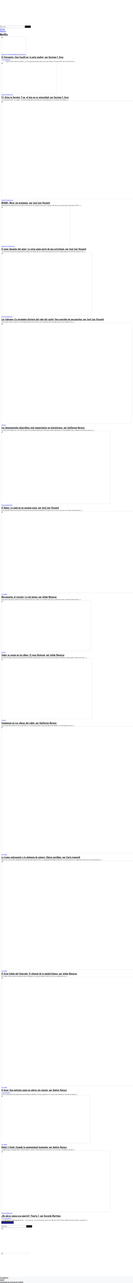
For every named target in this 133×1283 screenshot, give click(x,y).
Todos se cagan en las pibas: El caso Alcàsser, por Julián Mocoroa (32, 655)
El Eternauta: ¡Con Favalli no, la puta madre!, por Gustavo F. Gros (32, 57)
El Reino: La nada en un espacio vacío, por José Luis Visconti (30, 507)
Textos (3, 425)
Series (3, 94)
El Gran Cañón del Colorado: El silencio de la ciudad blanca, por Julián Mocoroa (39, 973)
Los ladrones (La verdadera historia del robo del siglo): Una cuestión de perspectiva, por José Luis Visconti (52, 319)
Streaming (22, 54)
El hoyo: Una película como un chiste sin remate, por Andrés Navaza (34, 1090)
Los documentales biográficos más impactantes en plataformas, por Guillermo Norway (43, 427)
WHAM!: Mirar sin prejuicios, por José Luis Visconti (25, 203)
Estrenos (4, 54)
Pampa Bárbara (13, 54)
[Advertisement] (54, 12)
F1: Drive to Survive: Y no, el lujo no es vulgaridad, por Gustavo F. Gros (35, 97)
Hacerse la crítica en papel (11, 1282)
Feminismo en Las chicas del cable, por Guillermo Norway (29, 723)
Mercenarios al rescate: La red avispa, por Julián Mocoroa (29, 597)
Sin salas (4, 594)
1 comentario (5, 60)
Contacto (4, 1277)
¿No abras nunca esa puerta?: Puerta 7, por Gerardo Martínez (31, 1216)
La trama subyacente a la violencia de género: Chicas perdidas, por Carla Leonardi (40, 857)
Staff (2, 1280)
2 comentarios (6, 1218)
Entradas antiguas (7, 1222)
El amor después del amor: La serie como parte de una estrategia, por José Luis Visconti (43, 249)
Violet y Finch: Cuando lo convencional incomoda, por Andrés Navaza (34, 1147)
